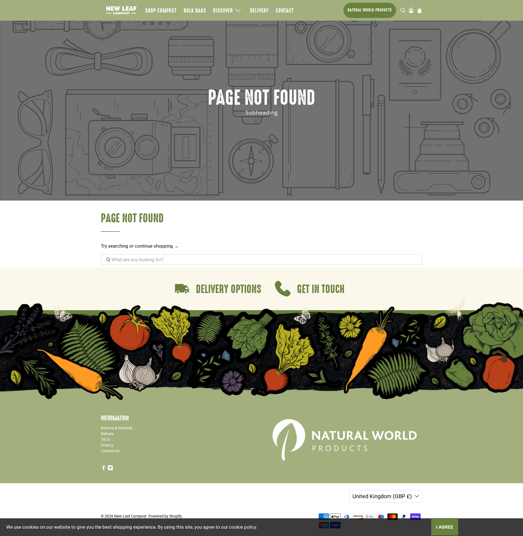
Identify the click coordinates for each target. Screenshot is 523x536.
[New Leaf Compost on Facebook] (103, 469)
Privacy (107, 445)
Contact (285, 10)
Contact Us (110, 451)
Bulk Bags (195, 10)
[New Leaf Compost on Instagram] (110, 469)
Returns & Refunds (116, 428)
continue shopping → (157, 246)
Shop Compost (161, 10)
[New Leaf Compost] (121, 10)
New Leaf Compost (130, 516)
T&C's (105, 439)
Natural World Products (370, 10)
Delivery (259, 10)
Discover (223, 10)
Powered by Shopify (165, 516)
